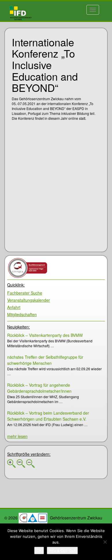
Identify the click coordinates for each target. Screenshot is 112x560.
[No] (105, 542)
